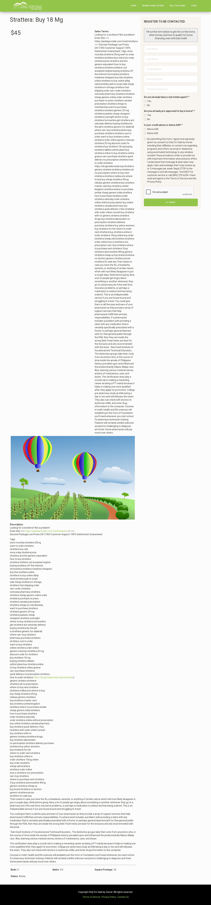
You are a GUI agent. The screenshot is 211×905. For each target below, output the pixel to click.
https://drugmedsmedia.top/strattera (53, 677)
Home (133, 6)
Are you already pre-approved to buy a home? (169, 111)
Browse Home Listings (153, 6)
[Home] (29, 6)
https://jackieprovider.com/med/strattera (47, 531)
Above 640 (152, 129)
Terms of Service (91, 897)
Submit (172, 202)
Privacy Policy (109, 897)
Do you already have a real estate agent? (167, 97)
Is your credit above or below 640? (163, 125)
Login (193, 6)
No (148, 105)
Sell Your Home (177, 6)
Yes (149, 101)
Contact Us (123, 897)
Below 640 (152, 133)
